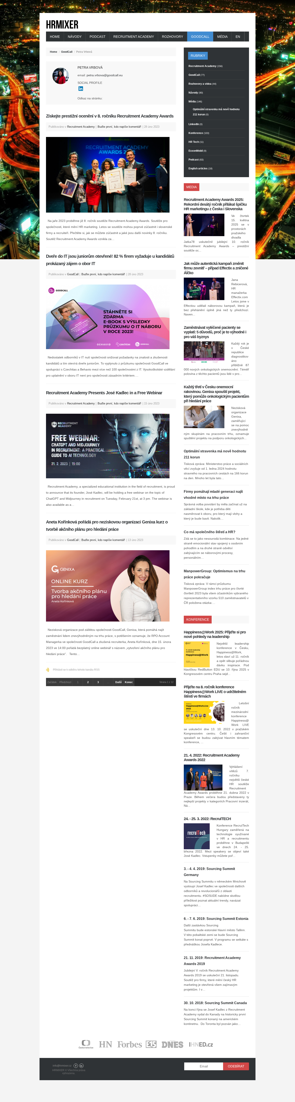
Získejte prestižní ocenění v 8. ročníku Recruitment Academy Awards (109, 116)
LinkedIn (81, 1066)
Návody (75, 36)
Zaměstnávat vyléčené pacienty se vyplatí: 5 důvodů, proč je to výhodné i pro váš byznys (215, 332)
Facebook (76, 1066)
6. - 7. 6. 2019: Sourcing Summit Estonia (216, 919)
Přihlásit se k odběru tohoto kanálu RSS (76, 669)
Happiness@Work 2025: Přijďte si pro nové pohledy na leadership (215, 634)
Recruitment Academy (133, 36)
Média (222, 36)
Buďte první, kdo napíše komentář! (119, 126)
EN (238, 36)
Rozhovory (172, 36)
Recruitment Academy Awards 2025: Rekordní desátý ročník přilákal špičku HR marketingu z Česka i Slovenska (215, 204)
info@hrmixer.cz (62, 1065)
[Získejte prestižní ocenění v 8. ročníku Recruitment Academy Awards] (111, 175)
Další (118, 682)
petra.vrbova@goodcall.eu (105, 75)
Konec (129, 682)
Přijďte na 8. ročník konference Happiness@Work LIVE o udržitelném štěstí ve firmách (215, 691)
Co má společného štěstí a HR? (209, 532)
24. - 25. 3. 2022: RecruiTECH (207, 819)
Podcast (97, 36)
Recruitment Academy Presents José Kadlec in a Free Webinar (104, 392)
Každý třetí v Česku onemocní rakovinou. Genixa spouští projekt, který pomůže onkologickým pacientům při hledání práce (216, 394)
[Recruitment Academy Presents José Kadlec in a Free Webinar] (111, 446)
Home (55, 36)
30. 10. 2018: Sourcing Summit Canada (215, 1003)
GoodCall (200, 36)
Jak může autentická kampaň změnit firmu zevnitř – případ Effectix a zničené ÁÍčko (216, 268)
